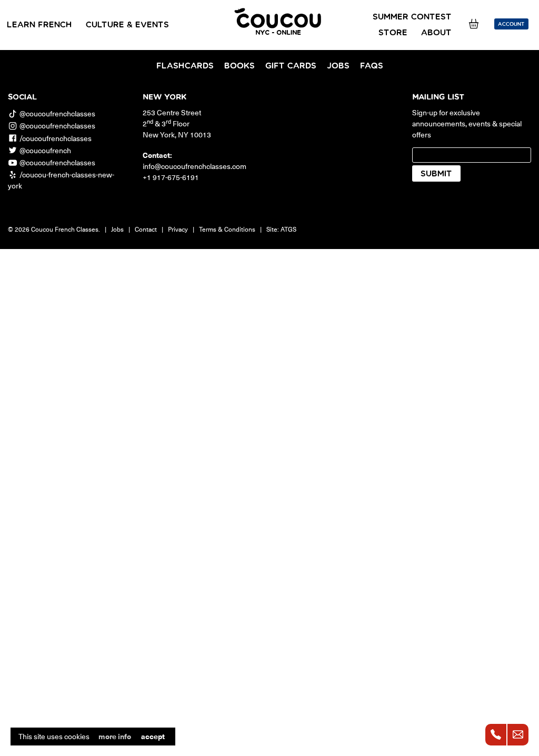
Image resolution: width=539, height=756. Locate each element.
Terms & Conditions (227, 229)
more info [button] (114, 736)
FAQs (371, 66)
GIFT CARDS (290, 66)
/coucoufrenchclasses (55, 138)
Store (392, 32)
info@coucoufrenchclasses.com (194, 166)
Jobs (338, 66)
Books (239, 66)
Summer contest (412, 17)
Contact (146, 229)
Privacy (178, 229)
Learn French (39, 25)
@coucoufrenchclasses (57, 113)
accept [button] (153, 736)
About (436, 32)
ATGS (288, 229)
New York (164, 97)
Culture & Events (127, 25)
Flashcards (185, 66)
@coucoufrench (45, 150)
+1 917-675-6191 (171, 177)
